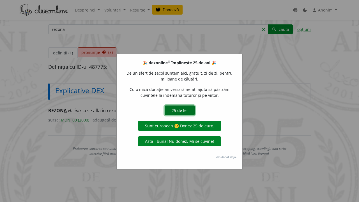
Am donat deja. (226, 157)
